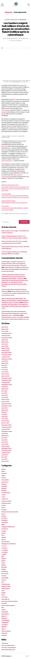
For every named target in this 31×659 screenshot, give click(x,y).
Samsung (4, 597)
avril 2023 (4, 369)
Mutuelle (4, 567)
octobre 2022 (5, 382)
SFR (2, 607)
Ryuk (3, 595)
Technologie (5, 620)
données (4, 112)
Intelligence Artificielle (8, 543)
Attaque (7, 19)
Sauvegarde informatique (9, 601)
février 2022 (5, 399)
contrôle (23, 141)
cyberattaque (5, 110)
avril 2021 (4, 416)
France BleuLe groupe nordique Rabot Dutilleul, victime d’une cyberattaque (14, 208)
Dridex (3, 505)
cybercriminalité (6, 161)
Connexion (4, 643)
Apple (3, 475)
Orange (3, 575)
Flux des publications (7, 645)
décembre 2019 (6, 448)
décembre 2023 (6, 352)
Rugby (3, 592)
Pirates (14, 213)
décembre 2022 (6, 378)
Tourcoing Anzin (24, 213)
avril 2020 (4, 442)
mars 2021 (4, 418)
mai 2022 (4, 393)
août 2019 (4, 455)
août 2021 (4, 408)
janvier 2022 (5, 401)
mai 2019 (4, 459)
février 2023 (5, 374)
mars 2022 (4, 397)
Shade (3, 610)
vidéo (3, 629)
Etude (3, 514)
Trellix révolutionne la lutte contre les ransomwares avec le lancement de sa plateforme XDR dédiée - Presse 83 (13, 276)
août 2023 (4, 361)
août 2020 (4, 433)
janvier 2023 (5, 376)
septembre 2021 (6, 406)
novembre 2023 (6, 354)
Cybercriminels (6, 501)
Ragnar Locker (6, 586)
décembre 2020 (6, 425)
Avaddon (4, 486)
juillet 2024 (4, 342)
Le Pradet (4, 552)
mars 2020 (4, 444)
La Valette (4, 550)
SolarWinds (5, 614)
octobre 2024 (5, 335)
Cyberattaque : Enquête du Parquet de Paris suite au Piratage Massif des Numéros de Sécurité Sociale (15, 269)
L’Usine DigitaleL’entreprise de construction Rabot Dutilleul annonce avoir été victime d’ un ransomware (15, 195)
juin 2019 (4, 457)
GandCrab (4, 529)
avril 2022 (4, 395)
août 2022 (4, 386)
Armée (3, 477)
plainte (3, 169)
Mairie (3, 561)
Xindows (4, 635)
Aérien (3, 469)
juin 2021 (4, 412)
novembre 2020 (6, 427)
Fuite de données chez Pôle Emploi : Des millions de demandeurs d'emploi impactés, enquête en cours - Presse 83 (15, 300)
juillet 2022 (4, 389)
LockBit (3, 554)
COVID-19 (4, 499)
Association (5, 480)
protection (4, 146)
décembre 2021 (6, 403)
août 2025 (4, 327)
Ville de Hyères (6, 631)
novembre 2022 (6, 380)
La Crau (3, 546)
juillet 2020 (5, 435)
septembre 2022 (6, 384)
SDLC (17, 213)
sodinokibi (4, 612)
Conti (3, 497)
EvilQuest (4, 520)
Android (3, 473)
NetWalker (6, 213)
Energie (3, 509)
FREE (3, 524)
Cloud (3, 494)
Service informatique (8, 605)
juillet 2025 (4, 329)
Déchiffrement (6, 503)
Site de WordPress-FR (8, 649)
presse (3, 580)
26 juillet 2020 (24, 38)
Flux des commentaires (8, 647)
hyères (3, 539)
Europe (3, 516)
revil (2, 590)
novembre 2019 (6, 450)
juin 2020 (4, 438)
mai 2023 (4, 367)
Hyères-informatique (12, 38)
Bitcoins (3, 490)
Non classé (14, 19)
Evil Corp (4, 518)
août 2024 (4, 340)
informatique (16, 81)
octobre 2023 (5, 357)
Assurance (4, 482)
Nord (10, 213)
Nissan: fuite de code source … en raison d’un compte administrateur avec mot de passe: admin (15, 293)
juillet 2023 (4, 363)
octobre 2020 (5, 429)
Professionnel (5, 584)
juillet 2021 (4, 410)
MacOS (3, 558)
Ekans (3, 507)
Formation (4, 522)
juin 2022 (4, 391)
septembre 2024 (6, 337)
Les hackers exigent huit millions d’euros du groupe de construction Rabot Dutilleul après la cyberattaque (15, 29)
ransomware (23, 85)
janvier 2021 (5, 423)
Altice (3, 471)
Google (3, 531)
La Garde (4, 548)
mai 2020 (4, 440)
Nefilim (3, 569)
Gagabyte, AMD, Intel (7, 526)
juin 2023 (4, 365)
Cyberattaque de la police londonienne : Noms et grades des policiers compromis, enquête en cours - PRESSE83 (14, 313)
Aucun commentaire (16, 40)
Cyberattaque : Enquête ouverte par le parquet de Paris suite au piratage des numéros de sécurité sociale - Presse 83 (13, 263)
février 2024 (5, 348)
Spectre (3, 616)
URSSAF (3, 627)
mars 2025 (4, 331)
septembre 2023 (6, 359)
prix (2, 582)
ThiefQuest (4, 622)
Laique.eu (8, 656)
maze (3, 563)
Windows (4, 633)
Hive (2, 535)
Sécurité (4, 603)
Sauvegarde (5, 599)
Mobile (3, 565)
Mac (2, 556)
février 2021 (5, 421)
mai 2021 (4, 414)
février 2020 (5, 446)
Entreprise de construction (9, 512)
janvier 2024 (5, 350)
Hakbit (3, 533)
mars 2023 (4, 372)
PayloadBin (4, 578)
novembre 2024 (6, 333)
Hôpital (3, 537)
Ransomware (22, 19)
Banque (3, 488)
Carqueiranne (5, 492)
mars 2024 (4, 346)
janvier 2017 (5, 461)
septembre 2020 (6, 431)
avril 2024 (4, 344)
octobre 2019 (5, 452)
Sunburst (4, 618)
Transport (4, 624)
